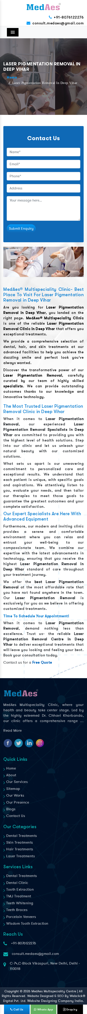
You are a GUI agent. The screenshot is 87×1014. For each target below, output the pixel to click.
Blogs (10, 809)
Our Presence (17, 802)
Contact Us (15, 815)
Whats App (44, 1009)
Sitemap (12, 788)
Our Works (14, 795)
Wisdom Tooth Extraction (26, 923)
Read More (12, 730)
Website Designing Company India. (55, 1001)
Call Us (18, 1009)
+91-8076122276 (69, 17)
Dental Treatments (21, 835)
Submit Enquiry (21, 228)
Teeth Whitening (19, 903)
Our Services (16, 781)
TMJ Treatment (18, 896)
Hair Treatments (19, 849)
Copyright (11, 991)
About (10, 775)
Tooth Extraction (19, 889)
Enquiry (71, 1009)
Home (12, 77)
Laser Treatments (20, 856)
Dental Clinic (16, 882)
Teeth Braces (16, 909)
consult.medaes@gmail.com (58, 23)
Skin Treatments (19, 842)
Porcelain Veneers (20, 916)
